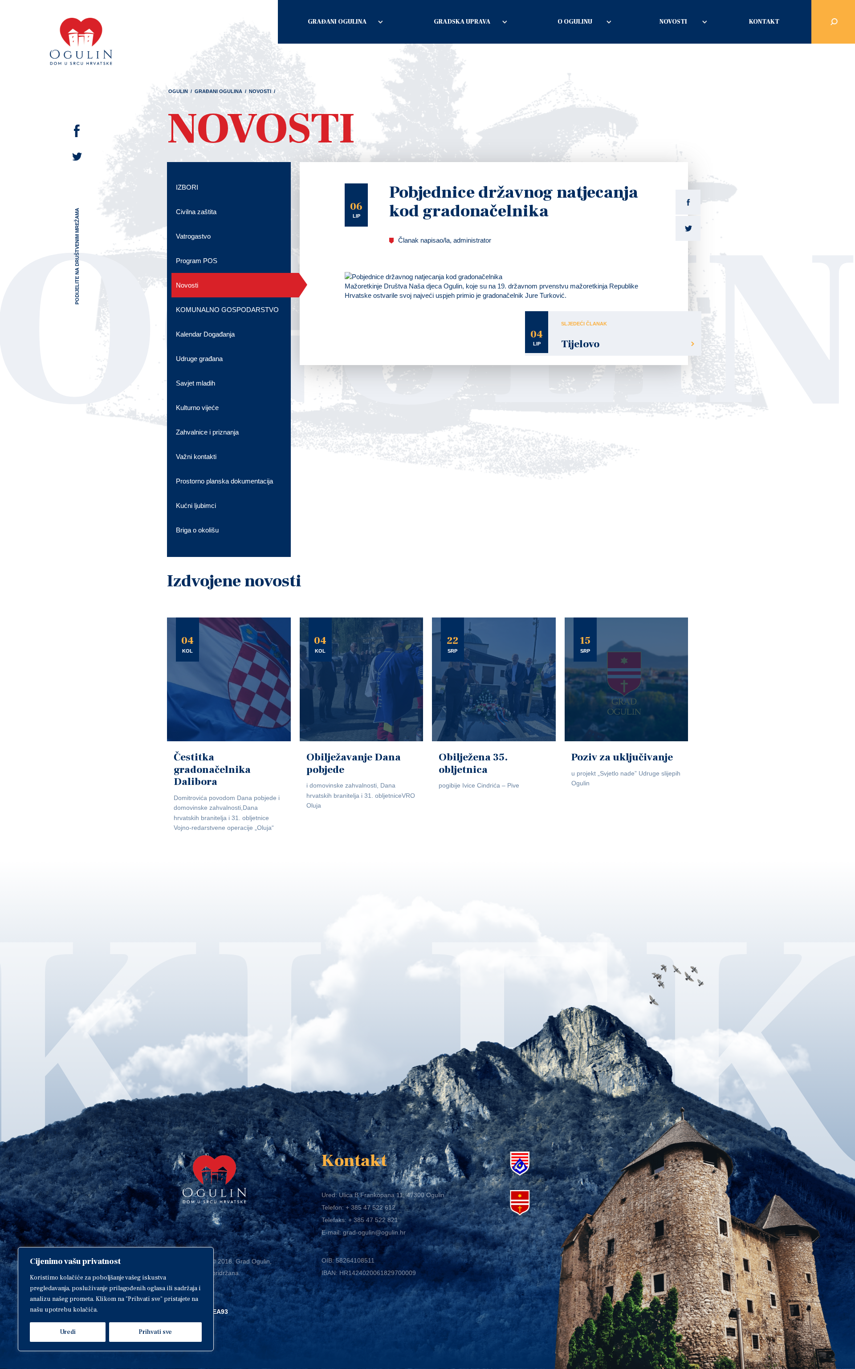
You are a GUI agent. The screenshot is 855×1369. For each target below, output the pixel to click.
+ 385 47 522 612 (370, 1207)
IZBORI (187, 187)
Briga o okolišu (197, 530)
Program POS (196, 260)
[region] (116, 1299)
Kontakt (764, 22)
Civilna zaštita (196, 211)
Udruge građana (199, 358)
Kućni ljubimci (196, 505)
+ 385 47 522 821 (373, 1219)
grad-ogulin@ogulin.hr (374, 1232)
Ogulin (178, 91)
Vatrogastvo (193, 236)
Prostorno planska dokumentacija (224, 481)
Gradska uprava (462, 22)
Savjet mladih (195, 383)
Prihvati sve (155, 1332)
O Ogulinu (575, 22)
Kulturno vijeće (197, 407)
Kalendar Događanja (205, 334)
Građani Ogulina (337, 22)
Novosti (673, 22)
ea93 (220, 1311)
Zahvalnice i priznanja (207, 432)
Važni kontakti (196, 456)
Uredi (68, 1332)
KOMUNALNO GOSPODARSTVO (227, 309)
